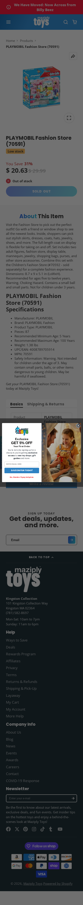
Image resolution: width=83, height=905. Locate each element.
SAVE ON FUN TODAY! (22, 470)
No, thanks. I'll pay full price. (22, 477)
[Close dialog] (78, 426)
